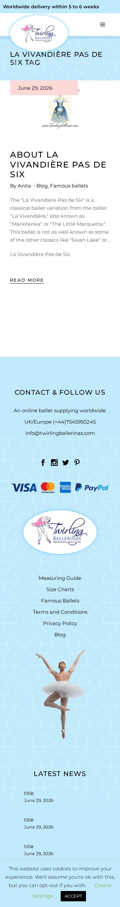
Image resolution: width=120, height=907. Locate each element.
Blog (42, 186)
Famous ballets (69, 186)
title (29, 793)
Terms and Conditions (60, 612)
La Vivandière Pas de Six (40, 254)
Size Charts (60, 589)
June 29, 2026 (35, 88)
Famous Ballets (60, 600)
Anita (25, 186)
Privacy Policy (60, 623)
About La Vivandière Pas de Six (58, 165)
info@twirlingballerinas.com (60, 433)
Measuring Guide (60, 578)
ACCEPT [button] (73, 896)
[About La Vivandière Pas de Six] (60, 108)
